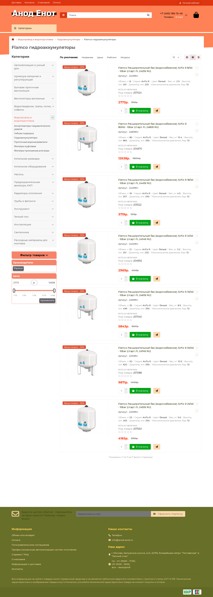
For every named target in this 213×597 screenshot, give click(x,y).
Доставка (16, 2)
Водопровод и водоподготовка (35, 39)
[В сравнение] (197, 74)
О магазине (44, 2)
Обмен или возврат (23, 535)
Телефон (117, 535)
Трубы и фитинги (25, 201)
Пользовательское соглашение (30, 544)
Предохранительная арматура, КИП (27, 184)
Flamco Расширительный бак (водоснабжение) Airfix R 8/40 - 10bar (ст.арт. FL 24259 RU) (155, 69)
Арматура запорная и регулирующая (27, 78)
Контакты (29, 2)
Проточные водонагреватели (30, 142)
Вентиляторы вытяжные (29, 98)
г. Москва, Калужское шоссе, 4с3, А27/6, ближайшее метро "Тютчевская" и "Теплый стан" (155, 554)
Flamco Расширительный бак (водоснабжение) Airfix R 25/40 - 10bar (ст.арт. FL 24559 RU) (156, 405)
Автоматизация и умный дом (29, 67)
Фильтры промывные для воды (31, 150)
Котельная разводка (26, 158)
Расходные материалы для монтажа (30, 242)
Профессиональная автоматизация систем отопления (44, 549)
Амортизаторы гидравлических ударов (32, 127)
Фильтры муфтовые (25, 146)
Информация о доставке (26, 564)
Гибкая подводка (24, 133)
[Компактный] (198, 57)
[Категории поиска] (63, 15)
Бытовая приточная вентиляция (26, 89)
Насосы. (19, 174)
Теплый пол (21, 216)
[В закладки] (197, 68)
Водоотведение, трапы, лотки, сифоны (32, 108)
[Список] (193, 57)
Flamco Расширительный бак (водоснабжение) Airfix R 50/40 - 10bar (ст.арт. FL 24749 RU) (156, 349)
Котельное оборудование (30, 166)
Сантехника (21, 232)
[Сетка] (187, 57)
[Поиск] (148, 15)
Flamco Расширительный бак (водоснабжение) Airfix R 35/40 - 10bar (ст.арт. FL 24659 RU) (156, 293)
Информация (22, 529)
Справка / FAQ (20, 554)
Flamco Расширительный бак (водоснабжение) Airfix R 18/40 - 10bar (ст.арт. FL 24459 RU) (155, 181)
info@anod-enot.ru (122, 540)
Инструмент (21, 208)
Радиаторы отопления (28, 193)
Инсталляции (22, 224)
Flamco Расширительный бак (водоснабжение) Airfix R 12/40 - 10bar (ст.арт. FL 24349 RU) (155, 237)
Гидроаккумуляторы (68, 39)
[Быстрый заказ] (156, 111)
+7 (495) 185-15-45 (171, 13)
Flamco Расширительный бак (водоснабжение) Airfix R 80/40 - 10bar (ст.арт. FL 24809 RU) (152, 125)
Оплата (57, 2)
